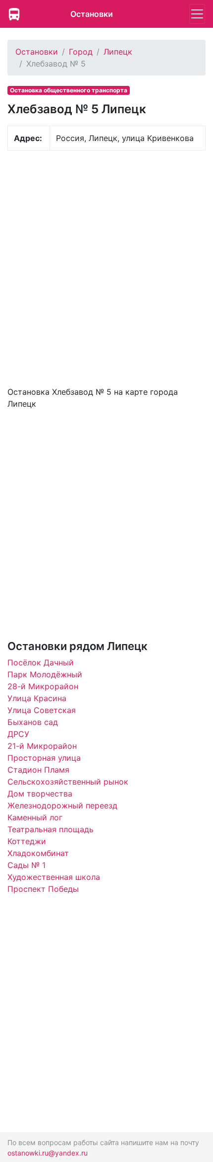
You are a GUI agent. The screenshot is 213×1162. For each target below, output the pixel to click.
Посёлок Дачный (40, 662)
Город (81, 52)
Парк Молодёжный (44, 674)
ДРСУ (18, 734)
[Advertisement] (106, 267)
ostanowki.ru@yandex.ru (47, 1153)
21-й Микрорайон (42, 746)
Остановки (91, 14)
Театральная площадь (50, 829)
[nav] (197, 14)
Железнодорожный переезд (62, 805)
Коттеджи (26, 841)
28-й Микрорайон (42, 686)
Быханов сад (32, 722)
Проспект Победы (43, 889)
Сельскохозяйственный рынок (67, 782)
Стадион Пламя (38, 770)
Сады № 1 (26, 865)
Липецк (118, 52)
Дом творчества (39, 794)
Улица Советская (41, 710)
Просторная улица (44, 758)
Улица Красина (36, 698)
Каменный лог (34, 817)
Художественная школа (53, 877)
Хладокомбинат (38, 853)
